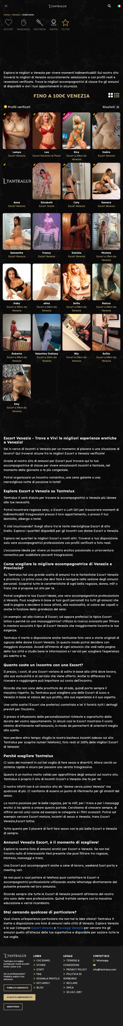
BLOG (39, 987)
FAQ (38, 974)
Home (7, 14)
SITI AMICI (43, 983)
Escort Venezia (42, 928)
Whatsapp (102, 960)
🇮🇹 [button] (119, 6)
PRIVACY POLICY (76, 969)
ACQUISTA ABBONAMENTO (19, 997)
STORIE (41, 964)
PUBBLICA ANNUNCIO (17, 988)
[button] (6, 6)
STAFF (40, 969)
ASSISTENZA (13, 1007)
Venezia (16, 14)
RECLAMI (71, 983)
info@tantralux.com (104, 969)
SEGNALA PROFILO (48, 978)
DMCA (70, 987)
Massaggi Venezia (70, 928)
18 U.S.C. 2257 (74, 992)
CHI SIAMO (43, 960)
